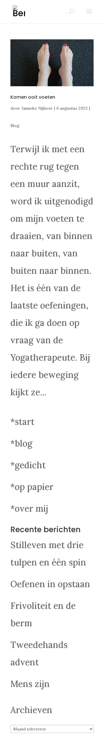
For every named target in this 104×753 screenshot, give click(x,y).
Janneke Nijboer (37, 108)
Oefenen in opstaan (50, 583)
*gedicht (28, 465)
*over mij (29, 508)
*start (22, 421)
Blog (14, 125)
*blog (21, 443)
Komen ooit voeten (32, 97)
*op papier (31, 486)
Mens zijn (30, 683)
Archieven (31, 709)
